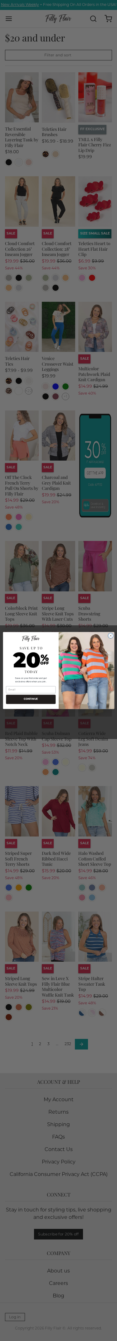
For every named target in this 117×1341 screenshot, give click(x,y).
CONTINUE (30, 699)
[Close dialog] (110, 635)
